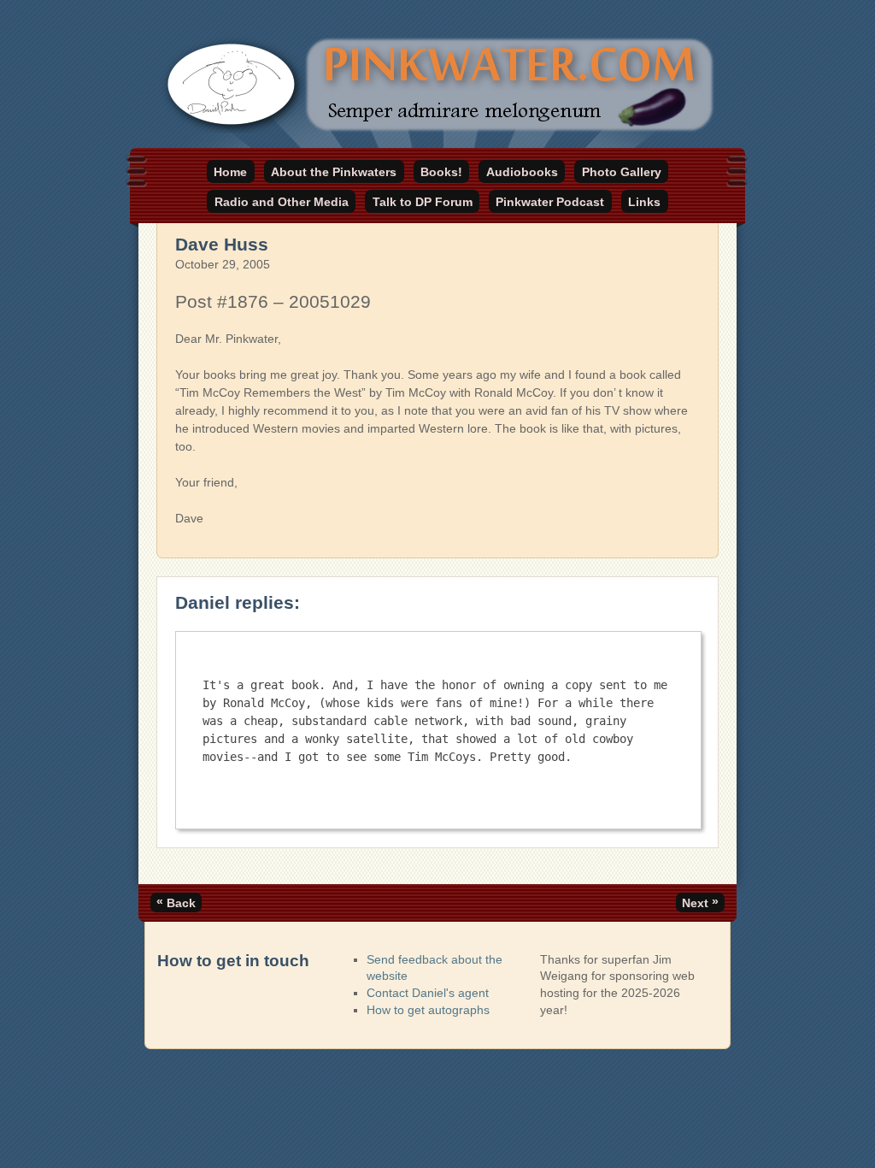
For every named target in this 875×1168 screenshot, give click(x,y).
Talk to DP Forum (423, 202)
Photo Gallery (621, 172)
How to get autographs (428, 1010)
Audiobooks (522, 172)
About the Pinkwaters (333, 172)
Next (700, 902)
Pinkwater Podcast (550, 202)
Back (176, 902)
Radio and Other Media (281, 202)
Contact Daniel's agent (428, 993)
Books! (441, 172)
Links (644, 202)
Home (230, 172)
